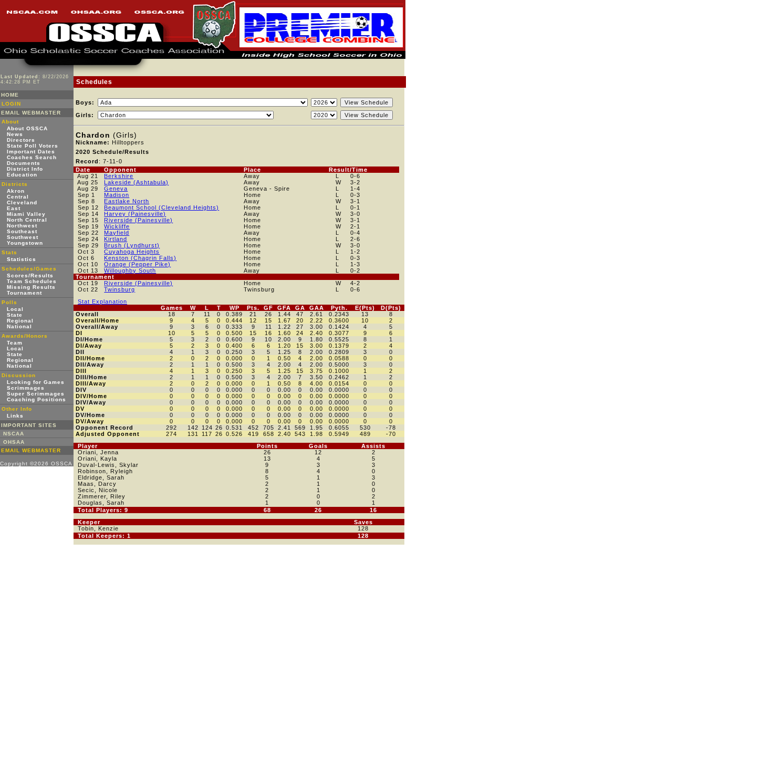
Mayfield (116, 233)
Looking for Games (36, 382)
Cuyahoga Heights (132, 251)
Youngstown (25, 243)
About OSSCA (27, 128)
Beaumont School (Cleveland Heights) (161, 207)
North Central (27, 220)
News (15, 134)
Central (18, 197)
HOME (10, 95)
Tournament (24, 293)
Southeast (22, 231)
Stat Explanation (102, 301)
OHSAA (14, 442)
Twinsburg (119, 289)
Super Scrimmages (36, 394)
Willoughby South (130, 270)
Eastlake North (126, 201)
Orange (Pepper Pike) (137, 264)
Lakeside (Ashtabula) (136, 182)
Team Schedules (32, 281)
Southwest (22, 237)
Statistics (21, 259)
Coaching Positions (36, 399)
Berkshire (118, 176)
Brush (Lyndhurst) (132, 245)
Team (15, 343)
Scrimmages (26, 388)
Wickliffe (117, 226)
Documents (23, 163)
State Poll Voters (32, 146)
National (19, 326)
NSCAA (13, 433)
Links (15, 416)
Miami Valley (26, 214)
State (15, 315)
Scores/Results (30, 275)
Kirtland (115, 239)
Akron (16, 191)
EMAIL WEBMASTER (31, 113)
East (13, 208)
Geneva (116, 188)
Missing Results (31, 287)
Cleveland (22, 202)
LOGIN (11, 104)
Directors (21, 140)
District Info (25, 169)
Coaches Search (32, 157)
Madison (116, 195)
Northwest (22, 225)
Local (15, 309)
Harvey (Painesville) (135, 214)
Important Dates (31, 151)
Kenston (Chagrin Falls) (140, 258)
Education (22, 175)
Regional (20, 321)
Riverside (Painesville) (138, 220)
